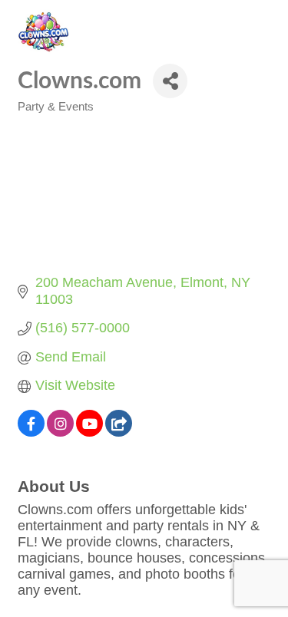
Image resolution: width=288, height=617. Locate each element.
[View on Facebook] (31, 432)
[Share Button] (170, 81)
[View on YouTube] (89, 432)
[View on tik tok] (118, 432)
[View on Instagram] (60, 432)
